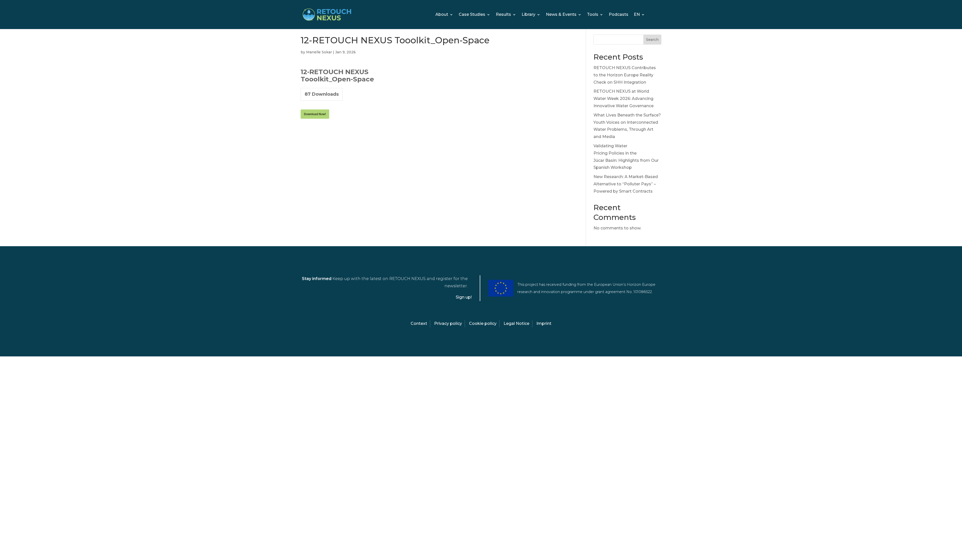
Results (503, 15)
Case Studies (472, 15)
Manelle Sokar (319, 52)
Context (419, 323)
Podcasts (618, 15)
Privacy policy (448, 323)
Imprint (543, 323)
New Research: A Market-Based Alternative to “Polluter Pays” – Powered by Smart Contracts (625, 184)
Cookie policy (483, 323)
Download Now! (315, 114)
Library (528, 15)
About (441, 15)
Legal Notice (516, 323)
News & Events (561, 15)
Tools (592, 15)
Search (652, 39)
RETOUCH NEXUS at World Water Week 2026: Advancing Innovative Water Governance (623, 98)
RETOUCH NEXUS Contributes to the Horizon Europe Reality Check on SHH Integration (624, 75)
